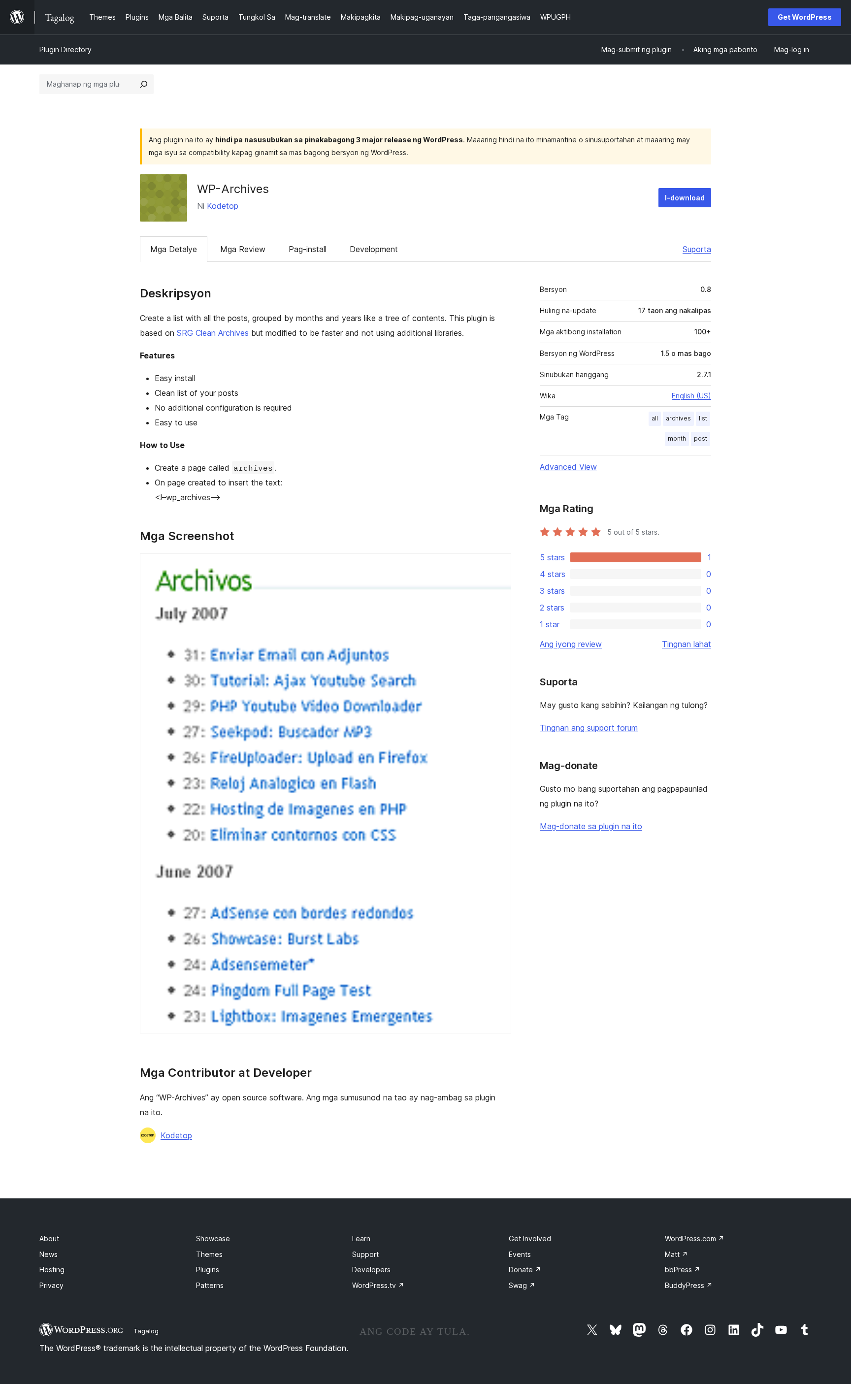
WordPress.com (694, 1238)
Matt (676, 1254)
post (700, 438)
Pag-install (308, 249)
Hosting (52, 1269)
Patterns (210, 1285)
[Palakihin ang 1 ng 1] (498, 567)
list (703, 418)
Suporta (697, 249)
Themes (209, 1254)
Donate (525, 1269)
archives (678, 418)
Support (365, 1254)
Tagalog (146, 1331)
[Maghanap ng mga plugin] (144, 84)
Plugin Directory (65, 49)
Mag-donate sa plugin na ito (591, 826)
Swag (522, 1285)
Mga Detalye (173, 249)
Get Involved (530, 1238)
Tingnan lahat (686, 644)
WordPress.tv (378, 1285)
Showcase (213, 1238)
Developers (371, 1269)
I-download (685, 197)
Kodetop (222, 206)
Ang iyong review (571, 644)
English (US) (691, 395)
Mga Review (242, 249)
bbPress (682, 1269)
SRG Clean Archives (213, 333)
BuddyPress (689, 1285)
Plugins (207, 1269)
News (48, 1254)
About (49, 1238)
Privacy (51, 1285)
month (677, 438)
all (655, 418)
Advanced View (568, 467)
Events (520, 1254)
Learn (361, 1238)
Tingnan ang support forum (589, 728)
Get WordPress (805, 17)
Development (374, 249)
